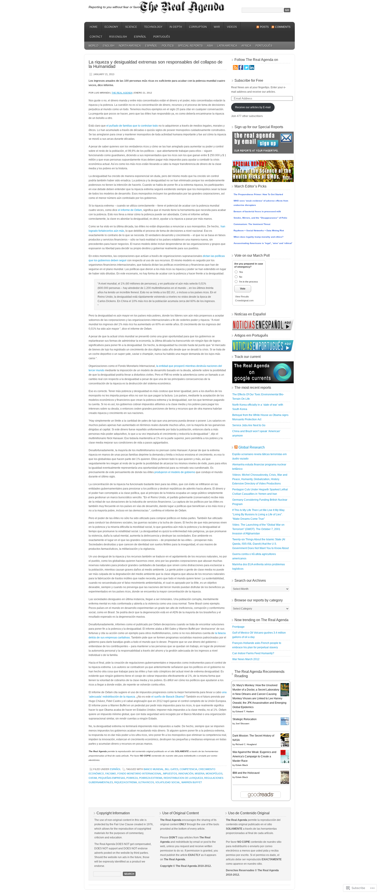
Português (161, 36)
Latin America (227, 45)
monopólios (214, 773)
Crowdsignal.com (244, 300)
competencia (188, 769)
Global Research (251, 447)
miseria (199, 773)
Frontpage (238, 626)
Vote (242, 288)
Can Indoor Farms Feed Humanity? (253, 653)
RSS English (118, 36)
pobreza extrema (150, 778)
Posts (264, 26)
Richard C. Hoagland (246, 744)
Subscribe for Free (248, 80)
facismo (110, 773)
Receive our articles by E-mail (253, 107)
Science (131, 26)
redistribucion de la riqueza (183, 778)
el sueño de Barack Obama (167, 696)
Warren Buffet (191, 782)
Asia (210, 45)
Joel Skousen (242, 723)
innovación (185, 773)
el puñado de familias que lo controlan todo (132, 125)
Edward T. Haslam (245, 711)
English (108, 45)
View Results (242, 296)
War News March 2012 (245, 659)
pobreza (132, 778)
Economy (111, 26)
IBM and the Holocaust (245, 772)
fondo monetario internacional (139, 773)
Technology (153, 26)
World (93, 45)
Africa (246, 45)
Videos (232, 26)
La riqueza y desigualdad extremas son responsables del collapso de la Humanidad (155, 64)
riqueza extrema (125, 782)
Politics (168, 45)
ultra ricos (146, 782)
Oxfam (93, 778)
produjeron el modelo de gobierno (174, 472)
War (217, 26)
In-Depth (176, 26)
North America (130, 45)
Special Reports (190, 45)
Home (94, 26)
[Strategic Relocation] (286, 724)
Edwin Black (242, 765)
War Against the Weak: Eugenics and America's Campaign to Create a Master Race (254, 756)
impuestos (170, 773)
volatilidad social (167, 782)
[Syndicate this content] (236, 447)
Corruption (198, 26)
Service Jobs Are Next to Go (248, 425)
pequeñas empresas (111, 778)
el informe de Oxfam (130, 210)
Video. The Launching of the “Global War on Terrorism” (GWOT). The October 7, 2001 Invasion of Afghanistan (258, 529)
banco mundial (154, 769)
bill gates (171, 769)
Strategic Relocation (244, 719)
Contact (96, 36)
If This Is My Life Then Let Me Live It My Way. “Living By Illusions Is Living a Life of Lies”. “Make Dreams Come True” (258, 514)
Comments (282, 26)
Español (140, 36)
